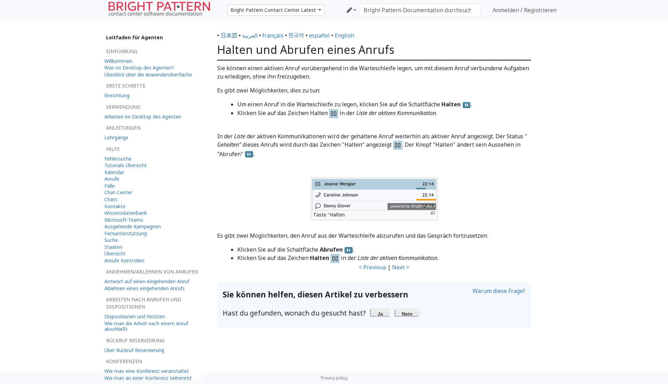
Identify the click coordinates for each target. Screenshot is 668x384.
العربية (249, 35)
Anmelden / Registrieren (525, 10)
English (344, 35)
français (273, 35)
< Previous (372, 267)
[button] (380, 312)
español (319, 35)
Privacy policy (334, 378)
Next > (400, 267)
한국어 (296, 35)
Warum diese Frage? (498, 291)
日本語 (229, 35)
